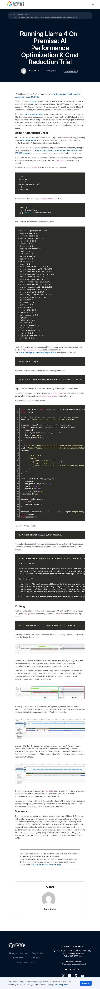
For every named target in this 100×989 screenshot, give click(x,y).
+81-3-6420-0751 (74, 962)
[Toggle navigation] (92, 3)
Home (12, 14)
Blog (28, 14)
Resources (18, 958)
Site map (35, 958)
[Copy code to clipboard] (82, 178)
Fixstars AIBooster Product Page (46, 865)
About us (13, 953)
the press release (34, 114)
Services (24, 953)
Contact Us (74, 969)
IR (27, 958)
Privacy (34, 962)
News (20, 14)
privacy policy (61, 985)
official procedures (27, 140)
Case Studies (38, 953)
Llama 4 (32, 101)
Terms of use (21, 962)
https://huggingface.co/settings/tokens (37, 352)
